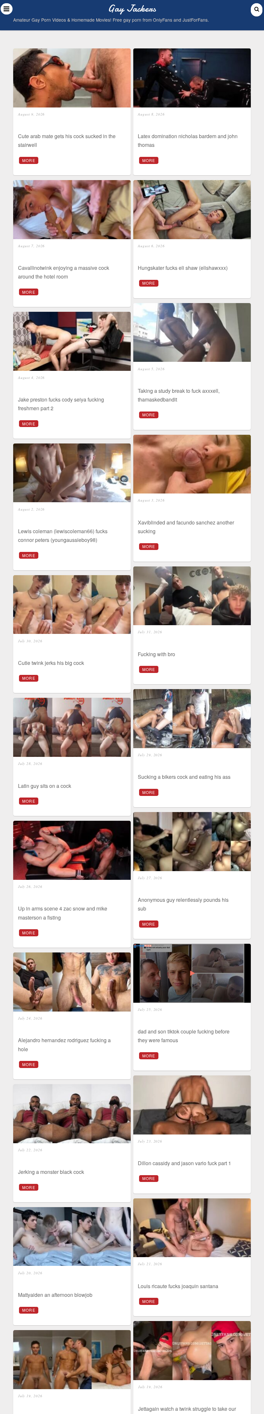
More (28, 160)
